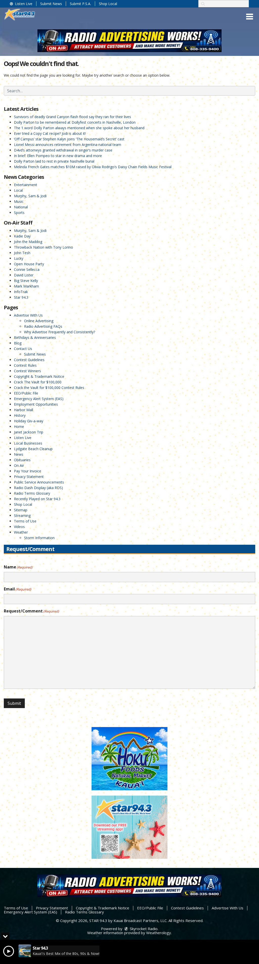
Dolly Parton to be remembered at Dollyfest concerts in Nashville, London (75, 122)
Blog (17, 343)
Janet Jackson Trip (28, 432)
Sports (19, 212)
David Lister (23, 275)
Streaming (22, 515)
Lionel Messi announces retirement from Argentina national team (67, 144)
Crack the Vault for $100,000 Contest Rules (49, 387)
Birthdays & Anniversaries (35, 337)
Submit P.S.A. (80, 3)
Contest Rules (25, 365)
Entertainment (25, 184)
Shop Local (108, 3)
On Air (19, 465)
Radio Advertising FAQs (43, 326)
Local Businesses (28, 443)
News (18, 454)
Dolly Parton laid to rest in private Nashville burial (54, 161)
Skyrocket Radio (143, 928)
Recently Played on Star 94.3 (37, 498)
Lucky (18, 258)
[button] (249, 17)
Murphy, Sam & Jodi (30, 195)
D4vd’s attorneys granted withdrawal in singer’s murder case (63, 150)
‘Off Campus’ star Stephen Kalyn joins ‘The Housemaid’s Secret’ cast (69, 139)
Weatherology (158, 932)
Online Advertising (38, 320)
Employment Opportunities (36, 404)
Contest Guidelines (29, 359)
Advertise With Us (28, 315)
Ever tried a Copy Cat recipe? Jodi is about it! (50, 133)
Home (19, 426)
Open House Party (29, 263)
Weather (21, 532)
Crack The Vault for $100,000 (37, 382)
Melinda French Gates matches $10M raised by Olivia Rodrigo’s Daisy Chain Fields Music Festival (92, 166)
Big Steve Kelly (26, 280)
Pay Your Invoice (27, 471)
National (21, 207)
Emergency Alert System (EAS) (38, 398)
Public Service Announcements (39, 482)
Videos (19, 526)
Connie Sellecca (26, 269)
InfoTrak (21, 291)
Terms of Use (25, 521)
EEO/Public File (26, 393)
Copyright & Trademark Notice (39, 376)
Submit (14, 703)
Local (18, 190)
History (20, 415)
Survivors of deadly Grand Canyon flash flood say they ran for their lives (72, 116)
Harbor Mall (23, 409)
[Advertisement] (129, 40)
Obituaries (22, 459)
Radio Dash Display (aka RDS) (38, 487)
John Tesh (22, 252)
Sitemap (20, 510)
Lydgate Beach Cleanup (33, 448)
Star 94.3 (21, 297)
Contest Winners (27, 370)
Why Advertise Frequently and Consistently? (59, 332)
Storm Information (39, 537)
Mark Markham (26, 286)
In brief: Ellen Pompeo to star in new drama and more (58, 155)
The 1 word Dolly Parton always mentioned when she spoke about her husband (79, 127)
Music (19, 201)
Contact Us (23, 348)
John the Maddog (28, 241)
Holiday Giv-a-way (28, 421)
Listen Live (23, 3)
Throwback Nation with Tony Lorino (43, 247)
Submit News (51, 3)
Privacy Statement (29, 476)
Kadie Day (22, 236)
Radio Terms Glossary (32, 493)
